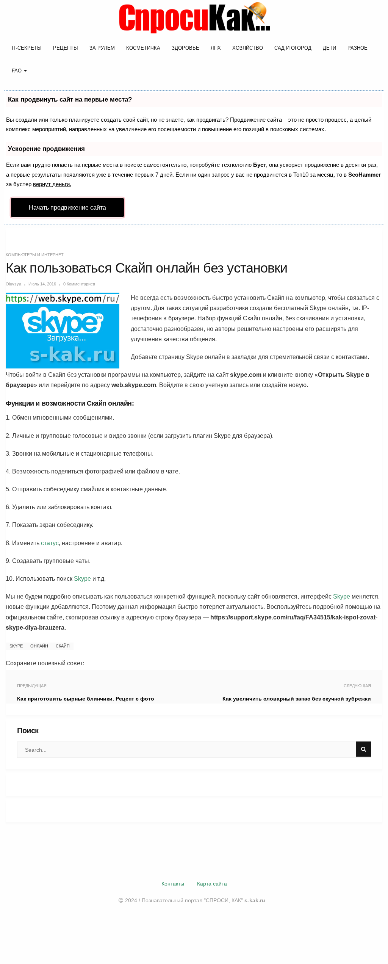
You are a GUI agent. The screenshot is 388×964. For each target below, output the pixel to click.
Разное (357, 48)
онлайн (39, 646)
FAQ (17, 71)
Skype (82, 578)
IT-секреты (27, 48)
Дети (329, 48)
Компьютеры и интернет (35, 254)
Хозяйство (247, 48)
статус (50, 543)
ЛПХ (216, 48)
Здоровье (185, 48)
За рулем (102, 48)
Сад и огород (292, 48)
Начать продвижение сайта (67, 207)
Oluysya (13, 284)
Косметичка (143, 48)
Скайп (63, 646)
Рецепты (65, 48)
